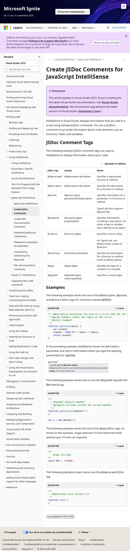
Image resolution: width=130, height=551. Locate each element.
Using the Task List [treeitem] (19, 352)
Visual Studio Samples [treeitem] (18, 438)
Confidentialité (10, 544)
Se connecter (119, 27)
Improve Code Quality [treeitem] (17, 392)
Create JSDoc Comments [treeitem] (21, 211)
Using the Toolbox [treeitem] (18, 330)
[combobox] (22, 63)
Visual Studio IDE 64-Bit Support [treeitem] (18, 431)
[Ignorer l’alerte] (123, 6)
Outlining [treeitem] (14, 139)
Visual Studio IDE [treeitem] (15, 76)
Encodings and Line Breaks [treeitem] (23, 134)
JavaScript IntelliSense (89, 59)
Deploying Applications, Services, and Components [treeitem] (20, 421)
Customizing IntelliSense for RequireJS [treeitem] (22, 255)
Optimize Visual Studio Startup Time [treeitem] (22, 83)
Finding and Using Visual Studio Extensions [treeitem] (19, 99)
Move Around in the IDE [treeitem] (19, 91)
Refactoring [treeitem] (15, 145)
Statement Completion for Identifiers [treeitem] (26, 244)
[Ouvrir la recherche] (108, 28)
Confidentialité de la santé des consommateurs (49, 544)
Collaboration (97, 539)
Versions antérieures (64, 539)
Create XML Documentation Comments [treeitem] (22, 222)
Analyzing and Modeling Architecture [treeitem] (19, 406)
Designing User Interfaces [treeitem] (20, 398)
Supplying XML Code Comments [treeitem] (22, 282)
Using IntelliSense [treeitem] (21, 163)
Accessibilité (9, 548)
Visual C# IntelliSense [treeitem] (22, 178)
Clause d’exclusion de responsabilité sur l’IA (26, 539)
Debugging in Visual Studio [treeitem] (21, 381)
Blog (81, 539)
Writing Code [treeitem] (16, 122)
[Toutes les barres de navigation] (49, 59)
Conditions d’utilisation (92, 544)
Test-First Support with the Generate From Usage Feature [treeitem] (25, 188)
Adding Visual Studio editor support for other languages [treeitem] (21, 479)
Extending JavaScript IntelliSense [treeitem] (25, 234)
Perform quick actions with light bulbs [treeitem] (23, 317)
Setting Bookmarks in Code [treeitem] (23, 346)
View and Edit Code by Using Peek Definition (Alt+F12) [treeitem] (24, 307)
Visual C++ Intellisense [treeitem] (23, 274)
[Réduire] (39, 56)
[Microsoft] (6, 28)
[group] (86, 326)
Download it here (89, 111)
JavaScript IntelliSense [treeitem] (26, 203)
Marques (26, 548)
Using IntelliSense (64, 59)
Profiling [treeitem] (10, 386)
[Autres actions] (124, 59)
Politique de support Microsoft (47, 41)
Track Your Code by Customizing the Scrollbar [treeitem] (22, 298)
